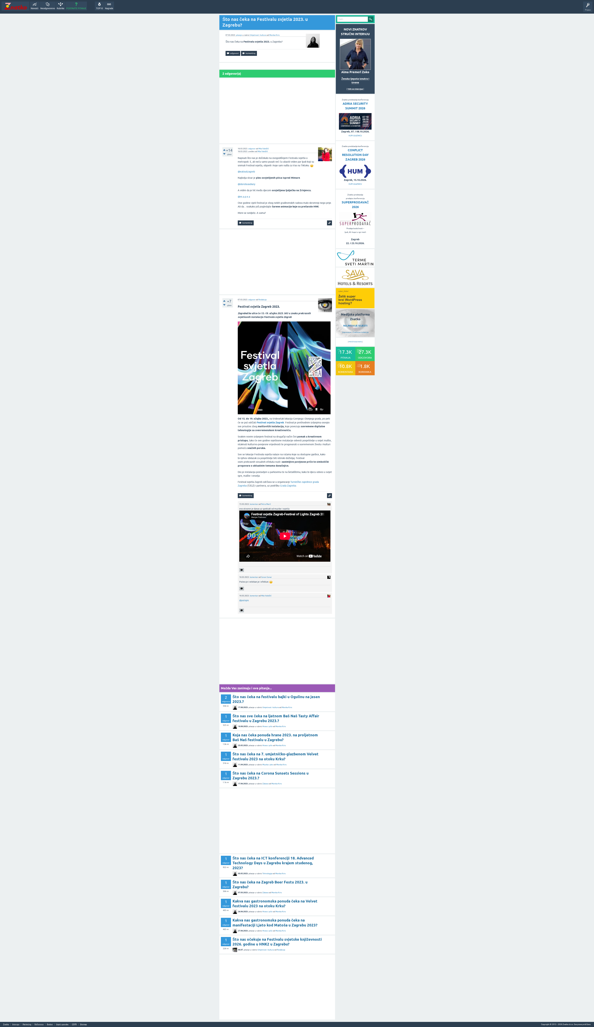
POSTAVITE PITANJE (76, 8)
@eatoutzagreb (246, 171)
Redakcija (262, 300)
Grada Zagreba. (288, 485)
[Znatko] (15, 6)
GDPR (74, 1024)
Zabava (265, 784)
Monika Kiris (274, 35)
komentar (254, 504)
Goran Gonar (266, 577)
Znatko (6, 1024)
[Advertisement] (277, 111)
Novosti (34, 8)
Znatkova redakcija (360, 332)
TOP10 (99, 8)
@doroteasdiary (246, 184)
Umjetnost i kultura (258, 35)
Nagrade (109, 8)
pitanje (239, 35)
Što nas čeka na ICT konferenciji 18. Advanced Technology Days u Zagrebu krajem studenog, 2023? (273, 863)
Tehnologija (267, 873)
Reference (39, 1024)
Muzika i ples (268, 765)
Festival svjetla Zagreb (270, 422)
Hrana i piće (267, 726)
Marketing (27, 1024)
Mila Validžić (263, 149)
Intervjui (15, 1024)
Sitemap (83, 1024)
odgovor (251, 149)
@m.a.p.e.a (244, 196)
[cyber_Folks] (355, 307)
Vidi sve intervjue (355, 89)
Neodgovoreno (47, 8)
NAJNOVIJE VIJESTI (355, 325)
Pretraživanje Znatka (355, 341)
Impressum (346, 332)
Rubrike (60, 8)
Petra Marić (266, 504)
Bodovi (50, 1024)
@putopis (244, 600)
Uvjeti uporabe (62, 1024)
